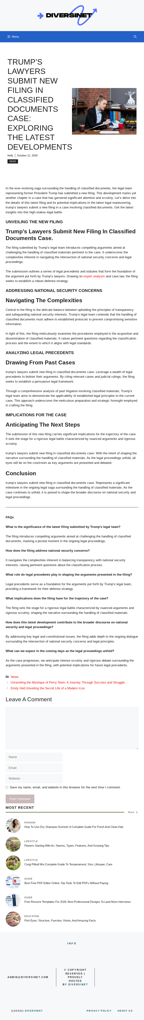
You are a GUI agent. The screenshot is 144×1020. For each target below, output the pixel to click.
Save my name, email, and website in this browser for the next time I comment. (65, 787)
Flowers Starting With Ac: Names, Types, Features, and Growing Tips (66, 845)
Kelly (10, 155)
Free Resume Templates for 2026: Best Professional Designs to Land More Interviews (77, 901)
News (12, 161)
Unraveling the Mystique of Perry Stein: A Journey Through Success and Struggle (68, 682)
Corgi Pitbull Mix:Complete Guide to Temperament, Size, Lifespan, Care (68, 864)
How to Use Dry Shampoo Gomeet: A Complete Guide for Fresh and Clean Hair (73, 826)
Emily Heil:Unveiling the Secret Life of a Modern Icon (48, 688)
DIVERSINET (78, 984)
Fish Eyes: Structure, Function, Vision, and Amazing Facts (60, 920)
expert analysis (94, 276)
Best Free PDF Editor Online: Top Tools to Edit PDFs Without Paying (66, 883)
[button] (135, 36)
